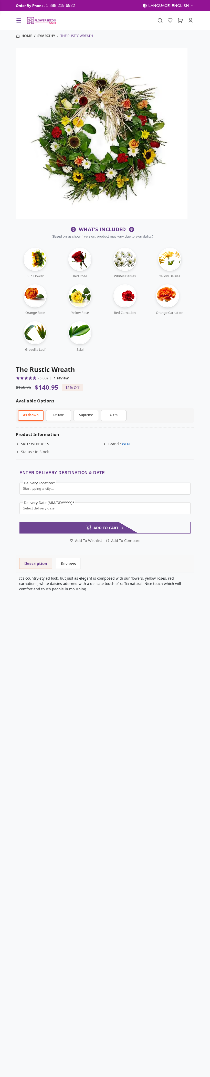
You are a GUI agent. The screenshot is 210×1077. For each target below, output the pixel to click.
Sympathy (46, 36)
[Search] (160, 20)
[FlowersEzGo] (42, 20)
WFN (126, 443)
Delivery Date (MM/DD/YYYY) (49, 502)
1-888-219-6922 (60, 5)
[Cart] (180, 20)
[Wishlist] (170, 20)
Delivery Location (39, 483)
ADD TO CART (108, 527)
